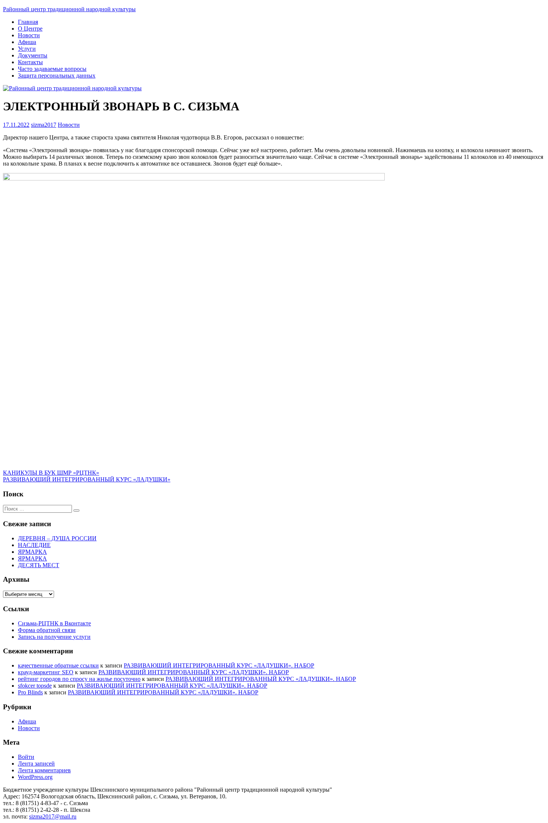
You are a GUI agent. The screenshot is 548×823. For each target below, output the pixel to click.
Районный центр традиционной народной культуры (69, 9)
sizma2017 (43, 125)
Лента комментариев (44, 770)
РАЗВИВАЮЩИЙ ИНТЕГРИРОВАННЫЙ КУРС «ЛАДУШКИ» (86, 479)
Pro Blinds (30, 692)
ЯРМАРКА (32, 552)
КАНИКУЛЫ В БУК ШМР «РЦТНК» (51, 472)
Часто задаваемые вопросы (52, 69)
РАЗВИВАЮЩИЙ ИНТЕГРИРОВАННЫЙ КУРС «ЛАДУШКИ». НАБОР (219, 665)
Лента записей (36, 763)
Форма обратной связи (47, 630)
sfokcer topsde (35, 685)
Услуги (27, 48)
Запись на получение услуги (54, 637)
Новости (29, 35)
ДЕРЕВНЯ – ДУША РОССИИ (57, 538)
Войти (26, 757)
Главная (28, 22)
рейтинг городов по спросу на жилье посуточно (79, 679)
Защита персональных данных (56, 75)
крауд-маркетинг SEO (45, 672)
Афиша (27, 42)
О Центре (30, 28)
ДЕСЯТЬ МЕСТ (38, 565)
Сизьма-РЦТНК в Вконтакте (54, 623)
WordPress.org (35, 777)
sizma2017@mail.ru (52, 816)
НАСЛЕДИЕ (34, 545)
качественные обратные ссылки (58, 665)
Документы (32, 55)
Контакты (30, 62)
